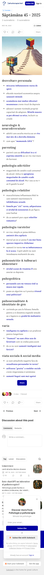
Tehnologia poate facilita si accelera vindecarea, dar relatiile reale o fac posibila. (15, 488)
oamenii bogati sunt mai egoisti (21, 376)
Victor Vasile (21, 472)
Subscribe (30, 3)
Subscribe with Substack (23, 537)
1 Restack (23, 394)
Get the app (34, 563)
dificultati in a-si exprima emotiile (21, 154)
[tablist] (12, 428)
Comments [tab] (7, 428)
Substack (10, 570)
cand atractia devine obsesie (14, 469)
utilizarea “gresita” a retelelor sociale (23, 368)
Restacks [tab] (18, 428)
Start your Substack (15, 563)
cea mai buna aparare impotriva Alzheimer (23, 241)
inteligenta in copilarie (17, 330)
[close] (37, 499)
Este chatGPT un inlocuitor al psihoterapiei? (16, 483)
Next (36, 411)
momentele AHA (24, 141)
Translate (7, 10)
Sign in (39, 3)
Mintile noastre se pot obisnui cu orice (24, 114)
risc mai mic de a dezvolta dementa (23, 135)
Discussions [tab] (20, 459)
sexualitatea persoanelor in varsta (22, 364)
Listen (38, 26)
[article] (22, 470)
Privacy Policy (30, 548)
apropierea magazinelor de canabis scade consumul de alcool (20, 177)
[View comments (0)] (13, 32)
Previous (9, 411)
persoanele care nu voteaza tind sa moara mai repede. (22, 285)
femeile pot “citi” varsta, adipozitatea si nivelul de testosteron (23, 208)
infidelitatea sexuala (15, 202)
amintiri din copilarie (16, 235)
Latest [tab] (11, 459)
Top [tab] (4, 459)
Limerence (7, 466)
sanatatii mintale (14, 96)
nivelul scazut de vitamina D (19, 269)
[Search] (39, 459)
